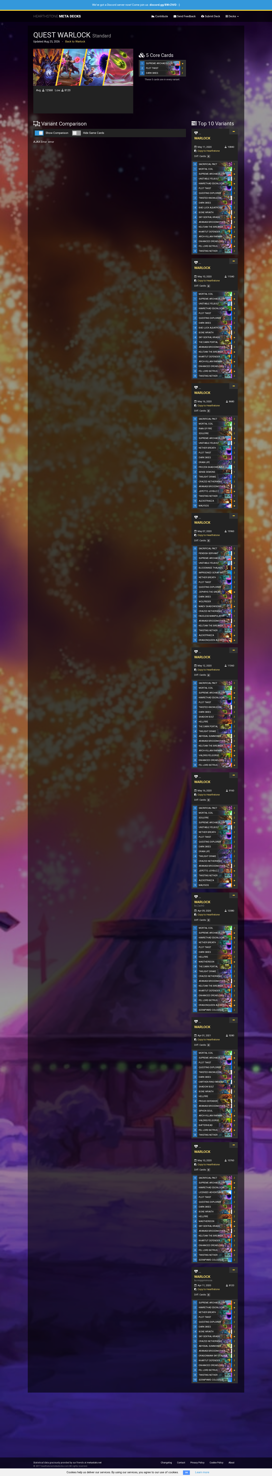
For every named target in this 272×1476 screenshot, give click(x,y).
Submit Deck (212, 16)
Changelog (166, 1462)
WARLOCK (202, 138)
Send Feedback (186, 16)
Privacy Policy (197, 1462)
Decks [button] (232, 16)
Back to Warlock (75, 41)
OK (186, 1472)
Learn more (202, 1472)
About (231, 1462)
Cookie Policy (216, 1462)
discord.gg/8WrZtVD (163, 4)
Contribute (161, 16)
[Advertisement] (215, 58)
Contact (181, 1462)
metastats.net (94, 1462)
